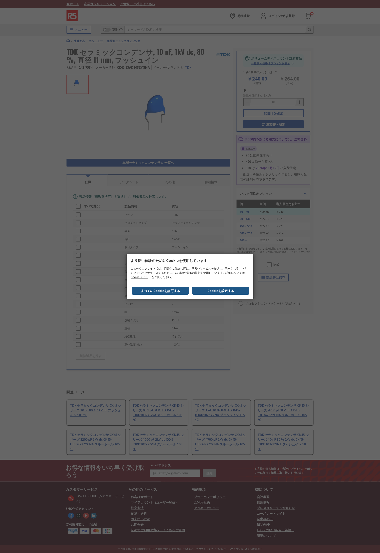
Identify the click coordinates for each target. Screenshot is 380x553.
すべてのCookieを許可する (160, 291)
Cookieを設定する (220, 291)
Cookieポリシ (139, 277)
